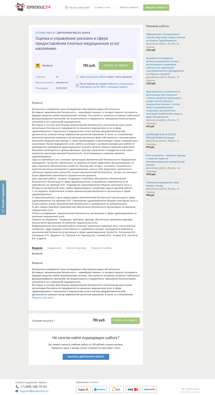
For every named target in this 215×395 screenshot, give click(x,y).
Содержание (54, 248)
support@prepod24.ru (34, 391)
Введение (37, 248)
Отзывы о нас (102, 7)
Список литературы (76, 248)
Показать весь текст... (43, 298)
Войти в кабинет (129, 7)
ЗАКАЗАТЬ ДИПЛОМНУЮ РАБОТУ (86, 357)
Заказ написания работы (92, 77)
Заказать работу (156, 7)
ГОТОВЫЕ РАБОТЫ (45, 33)
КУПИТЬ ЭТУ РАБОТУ (116, 65)
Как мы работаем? (79, 7)
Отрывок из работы (101, 248)
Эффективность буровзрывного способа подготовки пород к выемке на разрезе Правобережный (165, 37)
